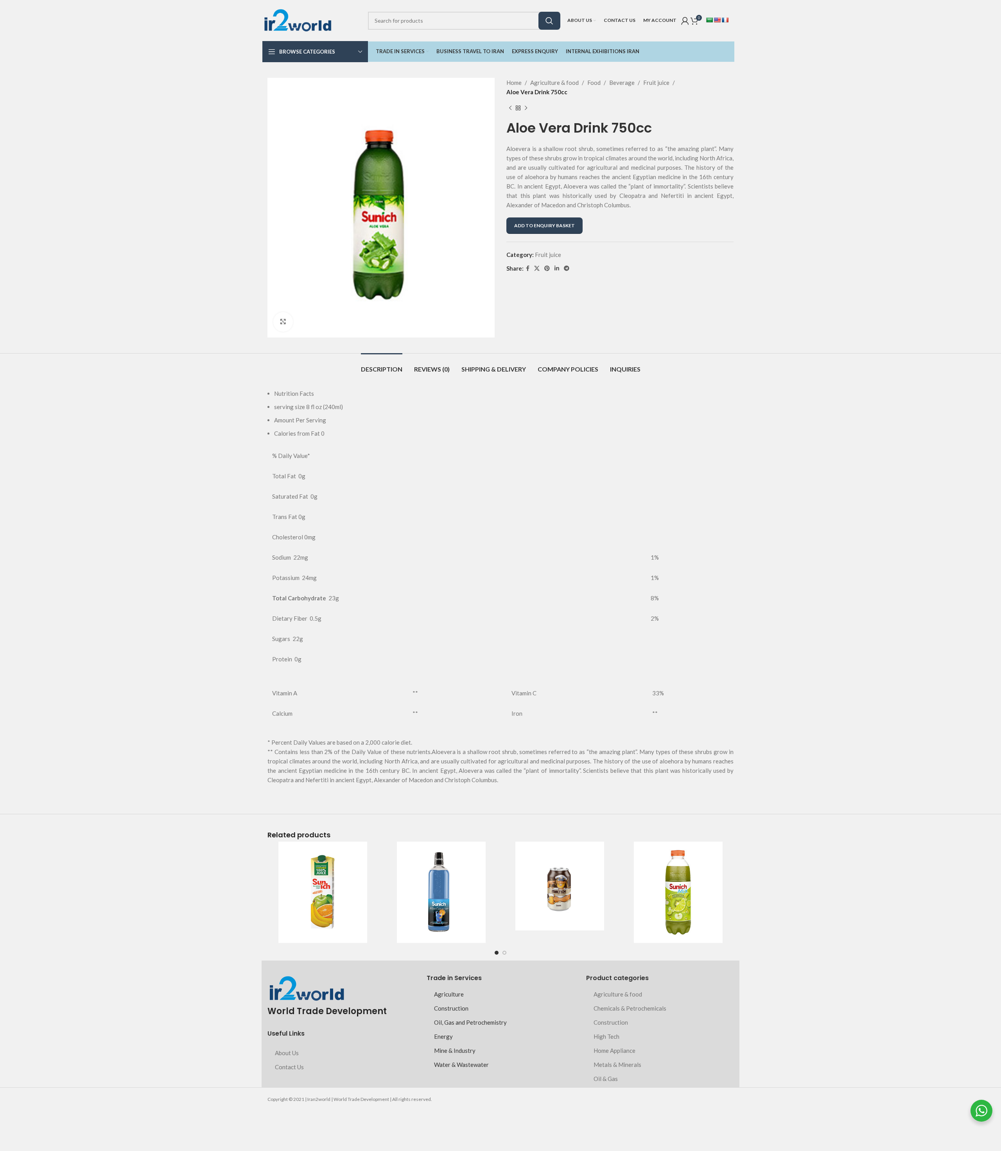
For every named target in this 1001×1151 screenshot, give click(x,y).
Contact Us (289, 1066)
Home (514, 82)
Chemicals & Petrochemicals (630, 1008)
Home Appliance (614, 1050)
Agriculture (449, 994)
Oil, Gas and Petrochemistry (470, 1022)
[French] (724, 20)
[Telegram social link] (566, 268)
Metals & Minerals (617, 1064)
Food (594, 82)
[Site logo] (297, 19)
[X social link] (537, 268)
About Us (287, 1052)
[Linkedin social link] (556, 268)
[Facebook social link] (528, 268)
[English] (717, 20)
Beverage (622, 82)
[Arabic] (709, 20)
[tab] (381, 365)
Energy (443, 1036)
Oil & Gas (606, 1078)
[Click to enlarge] (283, 322)
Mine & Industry (454, 1050)
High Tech (606, 1036)
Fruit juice (656, 82)
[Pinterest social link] (547, 268)
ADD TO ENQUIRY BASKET (544, 225)
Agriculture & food (554, 82)
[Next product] (526, 108)
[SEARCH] (549, 21)
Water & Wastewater (461, 1064)
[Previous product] (510, 108)
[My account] (685, 21)
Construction (451, 1008)
